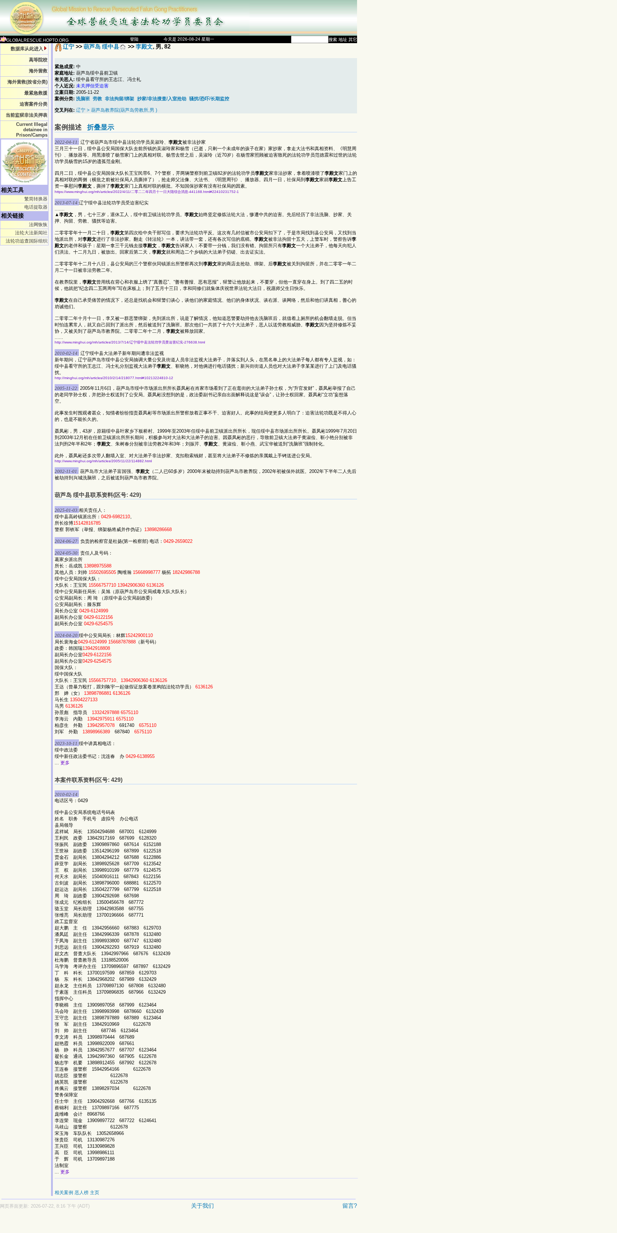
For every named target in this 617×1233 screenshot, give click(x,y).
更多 (65, 762)
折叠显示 (100, 127)
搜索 (332, 39)
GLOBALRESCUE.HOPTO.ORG (37, 40)
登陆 (134, 39)
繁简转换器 (35, 199)
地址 (342, 39)
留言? (349, 1206)
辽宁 (68, 47)
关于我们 (202, 1206)
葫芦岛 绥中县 (101, 47)
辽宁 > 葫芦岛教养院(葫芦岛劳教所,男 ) (116, 110)
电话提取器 (35, 207)
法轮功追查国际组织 (26, 241)
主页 (94, 1192)
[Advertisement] (153, 1224)
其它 (352, 39)
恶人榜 (82, 1192)
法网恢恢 (38, 224)
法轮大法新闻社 (31, 232)
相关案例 (64, 1192)
